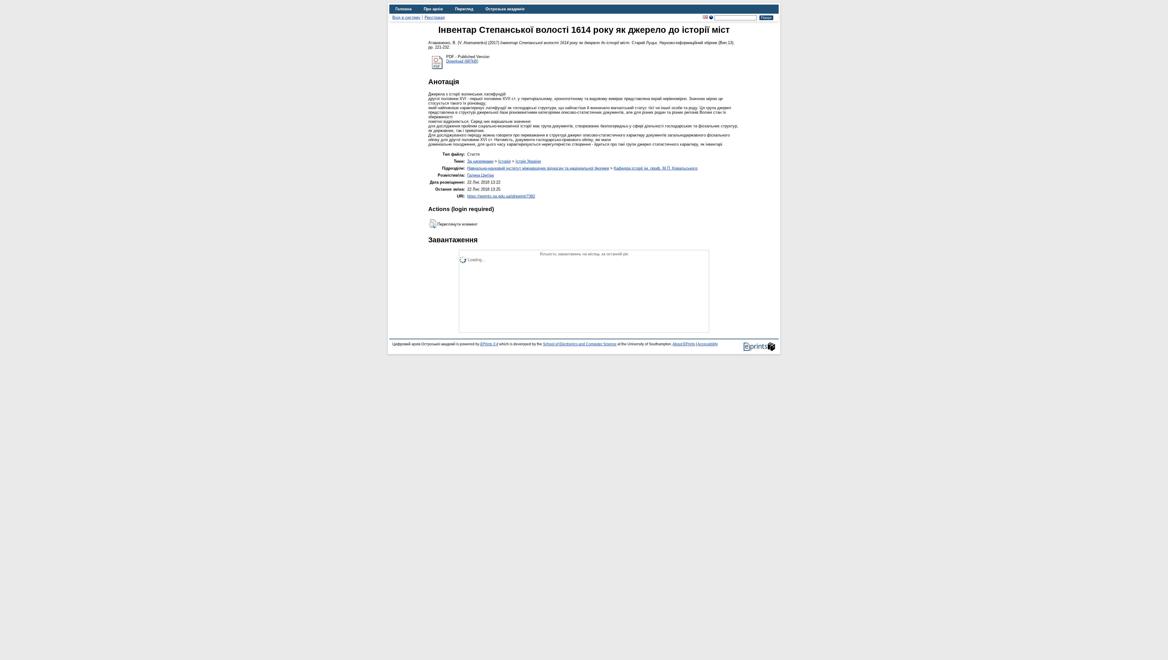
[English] (705, 17)
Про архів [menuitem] (433, 9)
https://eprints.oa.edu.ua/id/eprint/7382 (501, 196)
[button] (432, 223)
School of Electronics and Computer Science (580, 344)
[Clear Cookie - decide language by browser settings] (711, 17)
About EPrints (684, 344)
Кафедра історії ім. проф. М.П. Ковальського (655, 168)
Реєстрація (435, 17)
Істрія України (528, 161)
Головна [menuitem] (403, 9)
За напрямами (480, 161)
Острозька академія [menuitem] (505, 9)
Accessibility (707, 344)
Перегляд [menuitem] (464, 9)
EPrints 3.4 (489, 344)
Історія (504, 161)
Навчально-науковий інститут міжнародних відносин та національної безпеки (538, 168)
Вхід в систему (406, 17)
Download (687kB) (462, 61)
